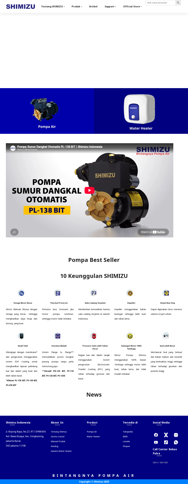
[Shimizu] (20, 6)
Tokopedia (128, 431)
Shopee (126, 446)
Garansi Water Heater (61, 451)
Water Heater (93, 436)
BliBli (125, 436)
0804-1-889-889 (160, 462)
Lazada (126, 441)
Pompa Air (92, 431)
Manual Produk (58, 441)
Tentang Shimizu (59, 431)
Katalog (54, 446)
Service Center (58, 436)
